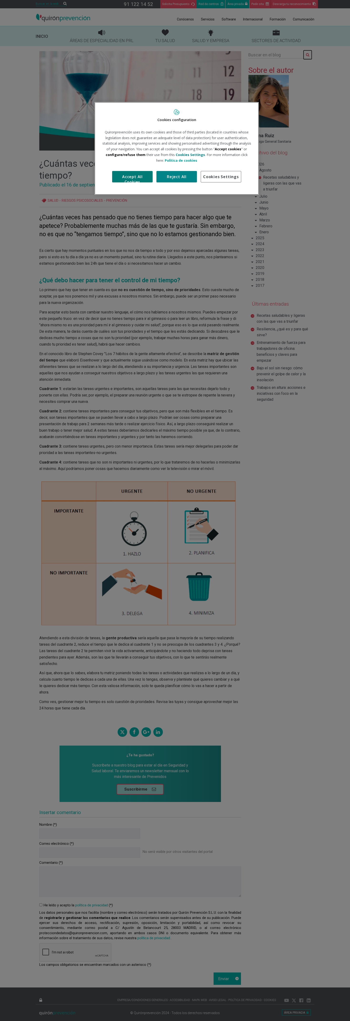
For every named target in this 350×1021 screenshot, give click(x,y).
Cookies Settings (221, 176)
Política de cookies (181, 160)
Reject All (176, 176)
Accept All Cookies (132, 178)
